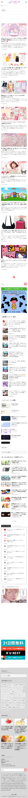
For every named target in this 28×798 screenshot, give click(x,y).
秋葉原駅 (9, 707)
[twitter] (12, 794)
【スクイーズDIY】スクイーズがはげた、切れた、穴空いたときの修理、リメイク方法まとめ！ (17, 393)
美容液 (14, 707)
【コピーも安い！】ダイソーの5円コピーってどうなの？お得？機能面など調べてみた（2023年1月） (17, 322)
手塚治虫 (10, 702)
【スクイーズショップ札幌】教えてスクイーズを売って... (16, 579)
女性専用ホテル (8, 700)
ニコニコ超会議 (10, 693)
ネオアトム (17, 693)
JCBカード (10, 684)
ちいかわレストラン (12, 689)
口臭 (21, 698)
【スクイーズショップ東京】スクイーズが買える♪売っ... (16, 552)
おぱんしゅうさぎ (12, 686)
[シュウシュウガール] (14, 2)
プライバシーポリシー (6, 764)
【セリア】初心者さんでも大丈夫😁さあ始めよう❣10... (15, 574)
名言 (2, 700)
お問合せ (3, 759)
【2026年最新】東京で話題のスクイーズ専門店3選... (16, 535)
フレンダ (17, 695)
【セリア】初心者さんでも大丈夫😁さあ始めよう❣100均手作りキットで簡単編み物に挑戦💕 (17, 376)
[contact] (15, 794)
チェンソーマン (19, 691)
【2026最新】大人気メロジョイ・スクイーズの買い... (16, 568)
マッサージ (23, 695)
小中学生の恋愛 (21, 700)
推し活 (15, 702)
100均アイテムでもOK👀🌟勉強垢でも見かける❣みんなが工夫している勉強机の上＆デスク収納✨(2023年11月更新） (17, 384)
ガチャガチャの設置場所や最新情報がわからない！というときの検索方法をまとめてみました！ (17, 337)
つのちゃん (20, 689)
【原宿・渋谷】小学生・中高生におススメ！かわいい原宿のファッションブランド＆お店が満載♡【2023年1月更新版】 (17, 345)
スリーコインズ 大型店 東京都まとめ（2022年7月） (17, 361)
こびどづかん (4, 689)
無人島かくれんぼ (20, 705)
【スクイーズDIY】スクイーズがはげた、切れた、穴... (15, 563)
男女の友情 (4, 707)
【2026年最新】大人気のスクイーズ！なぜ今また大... (16, 546)
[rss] (14, 794)
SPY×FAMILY (4, 686)
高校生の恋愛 (4, 709)
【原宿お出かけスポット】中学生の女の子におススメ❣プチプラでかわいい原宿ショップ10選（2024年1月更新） (17, 369)
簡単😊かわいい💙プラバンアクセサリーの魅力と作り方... (15, 541)
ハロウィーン (4, 695)
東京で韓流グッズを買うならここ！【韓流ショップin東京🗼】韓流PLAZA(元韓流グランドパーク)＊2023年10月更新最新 (17, 354)
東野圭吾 (20, 702)
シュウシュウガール (22, 796)
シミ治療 (12, 691)
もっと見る (14, 521)
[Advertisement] (14, 621)
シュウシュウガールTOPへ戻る (8, 765)
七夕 (11, 698)
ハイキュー (23, 693)
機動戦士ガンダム (9, 705)
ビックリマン (11, 695)
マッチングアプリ (5, 698)
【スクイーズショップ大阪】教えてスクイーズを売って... (16, 530)
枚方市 (3, 705)
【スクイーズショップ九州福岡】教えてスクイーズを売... (16, 557)
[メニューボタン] (26, 2)
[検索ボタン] (2, 2)
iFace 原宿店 (4, 684)
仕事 (18, 698)
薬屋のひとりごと (20, 707)
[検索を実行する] (25, 284)
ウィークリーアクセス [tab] (16, 526)
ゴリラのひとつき (5, 691)
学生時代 (14, 700)
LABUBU (16, 684)
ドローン (3, 693)
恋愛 (6, 702)
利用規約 (3, 762)
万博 (15, 698)
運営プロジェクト (5, 760)
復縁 (2, 702)
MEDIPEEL (22, 684)
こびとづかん (19, 686)
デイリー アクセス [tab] (6, 526)
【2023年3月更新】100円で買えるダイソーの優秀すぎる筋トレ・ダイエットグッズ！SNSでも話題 (17, 330)
